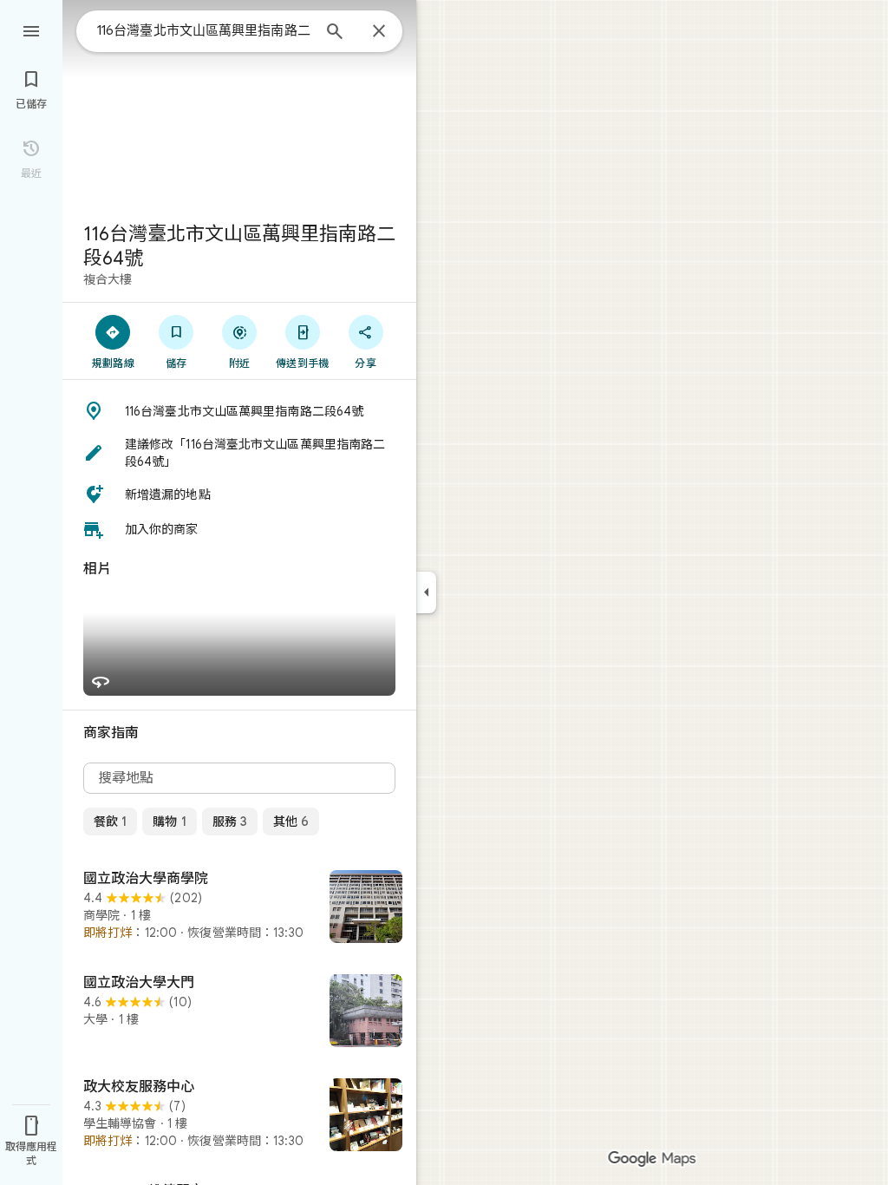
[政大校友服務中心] (239, 1116)
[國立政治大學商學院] (239, 908)
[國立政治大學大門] (239, 1012)
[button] (239, 411)
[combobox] (203, 30)
